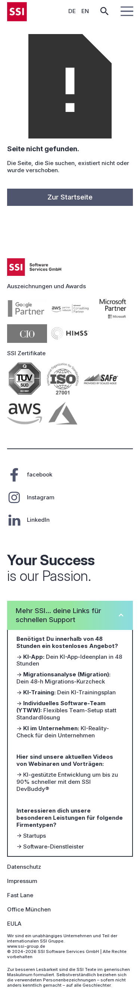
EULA (14, 923)
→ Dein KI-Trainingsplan (66, 692)
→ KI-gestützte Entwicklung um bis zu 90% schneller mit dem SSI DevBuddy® (67, 781)
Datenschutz (24, 867)
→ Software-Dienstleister (50, 846)
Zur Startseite (70, 197)
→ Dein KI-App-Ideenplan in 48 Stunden (69, 660)
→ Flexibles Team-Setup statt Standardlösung (66, 710)
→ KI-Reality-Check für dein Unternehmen (62, 732)
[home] (17, 11)
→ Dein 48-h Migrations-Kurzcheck (63, 678)
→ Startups (31, 835)
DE (72, 11)
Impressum (22, 881)
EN (85, 11)
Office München (29, 909)
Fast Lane (20, 895)
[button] (125, 11)
